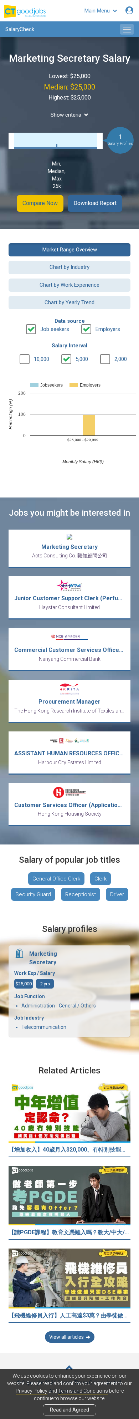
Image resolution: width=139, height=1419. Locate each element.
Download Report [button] (95, 203)
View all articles (66, 1337)
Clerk (100, 879)
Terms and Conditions (83, 1391)
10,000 (41, 359)
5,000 (82, 359)
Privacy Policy (31, 1391)
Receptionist (80, 894)
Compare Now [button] (40, 203)
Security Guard (33, 894)
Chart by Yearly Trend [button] (69, 302)
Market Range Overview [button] (69, 249)
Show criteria (66, 115)
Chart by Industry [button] (69, 267)
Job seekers (54, 329)
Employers (108, 329)
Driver (117, 894)
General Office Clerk (56, 879)
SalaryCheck (19, 29)
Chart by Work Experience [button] (69, 285)
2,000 (120, 359)
